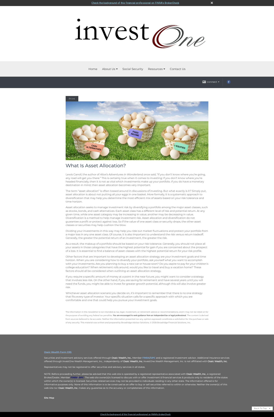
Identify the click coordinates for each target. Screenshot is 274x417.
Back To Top (260, 408)
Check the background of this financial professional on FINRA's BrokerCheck (135, 2)
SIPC (152, 357)
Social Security (132, 69)
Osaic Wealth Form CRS (58, 352)
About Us (108, 69)
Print (72, 98)
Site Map (49, 397)
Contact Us (178, 69)
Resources (155, 69)
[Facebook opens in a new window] (229, 83)
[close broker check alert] (212, 3)
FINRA (145, 357)
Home (92, 69)
